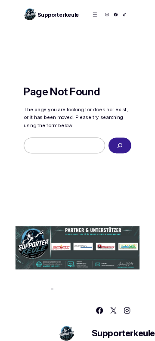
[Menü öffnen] (95, 14)
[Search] (119, 146)
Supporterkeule (58, 14)
